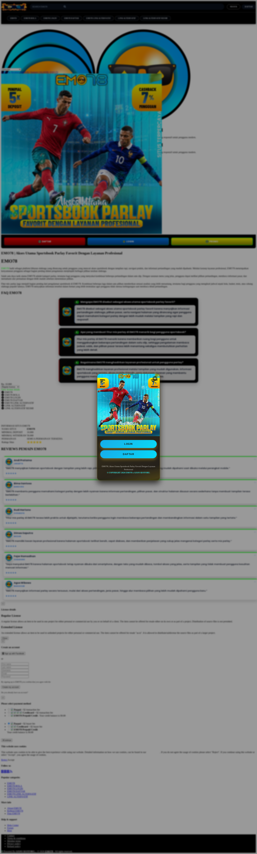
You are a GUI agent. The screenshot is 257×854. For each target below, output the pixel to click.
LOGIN (128, 444)
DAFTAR (128, 454)
